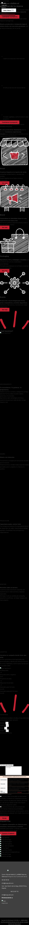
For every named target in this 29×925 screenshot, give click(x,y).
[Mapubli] (5, 5)
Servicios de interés (6, 733)
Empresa (3, 730)
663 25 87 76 (14, 891)
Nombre (2, 723)
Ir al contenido (4, 1)
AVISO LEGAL (24, 920)
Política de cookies (5, 794)
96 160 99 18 (5, 880)
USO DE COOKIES (24, 922)
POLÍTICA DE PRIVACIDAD (14, 924)
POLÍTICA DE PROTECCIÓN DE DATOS (10, 922)
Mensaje (2, 774)
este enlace (19, 792)
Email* (2, 728)
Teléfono (3, 725)
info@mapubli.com (7, 883)
